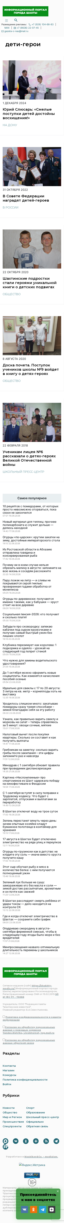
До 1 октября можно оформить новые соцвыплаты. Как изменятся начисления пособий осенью (31, 676)
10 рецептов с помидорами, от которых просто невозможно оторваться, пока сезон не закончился (30, 509)
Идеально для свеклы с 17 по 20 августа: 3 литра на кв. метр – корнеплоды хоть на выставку (32, 691)
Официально (35, 1121)
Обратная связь (37, 1126)
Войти (7, 1084)
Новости (9, 1108)
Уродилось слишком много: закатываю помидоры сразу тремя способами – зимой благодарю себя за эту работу (30, 706)
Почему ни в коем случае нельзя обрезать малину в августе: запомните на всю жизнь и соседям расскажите (32, 568)
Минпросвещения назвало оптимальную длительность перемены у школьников (31, 949)
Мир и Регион (12, 1117)
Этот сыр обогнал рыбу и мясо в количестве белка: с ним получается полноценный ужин (29, 870)
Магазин (8, 1070)
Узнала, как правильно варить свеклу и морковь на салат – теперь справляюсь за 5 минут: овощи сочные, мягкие (30, 722)
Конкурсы (9, 1075)
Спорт (30, 1108)
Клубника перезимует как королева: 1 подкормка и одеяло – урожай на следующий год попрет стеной (30, 648)
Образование (35, 1112)
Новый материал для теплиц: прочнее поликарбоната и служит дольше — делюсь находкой (29, 525)
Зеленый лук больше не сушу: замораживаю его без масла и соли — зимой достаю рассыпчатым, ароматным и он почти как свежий (32, 887)
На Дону (10, 125)
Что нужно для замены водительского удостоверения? (30, 662)
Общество (12, 294)
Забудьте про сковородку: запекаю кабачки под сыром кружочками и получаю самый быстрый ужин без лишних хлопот (27, 631)
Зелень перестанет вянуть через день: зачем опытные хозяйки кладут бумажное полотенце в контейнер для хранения (30, 825)
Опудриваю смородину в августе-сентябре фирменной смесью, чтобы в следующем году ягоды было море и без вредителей (31, 933)
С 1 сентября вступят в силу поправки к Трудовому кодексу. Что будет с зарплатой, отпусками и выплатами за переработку (30, 797)
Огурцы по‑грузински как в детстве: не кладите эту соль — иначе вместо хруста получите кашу (32, 854)
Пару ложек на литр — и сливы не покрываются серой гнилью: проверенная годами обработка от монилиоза (27, 585)
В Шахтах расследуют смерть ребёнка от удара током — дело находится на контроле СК (32, 904)
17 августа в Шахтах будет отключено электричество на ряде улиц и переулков (32, 841)
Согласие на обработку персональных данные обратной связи (29, 1041)
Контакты (9, 1065)
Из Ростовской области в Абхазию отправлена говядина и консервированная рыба (27, 552)
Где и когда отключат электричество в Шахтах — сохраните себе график (30, 918)
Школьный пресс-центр (23, 471)
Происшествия (13, 1121)
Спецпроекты (12, 1126)
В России (10, 207)
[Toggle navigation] (6, 20)
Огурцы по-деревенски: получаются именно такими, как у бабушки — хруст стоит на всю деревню (31, 602)
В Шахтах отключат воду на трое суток (30, 811)
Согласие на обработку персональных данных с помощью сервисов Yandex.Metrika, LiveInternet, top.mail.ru (29, 1030)
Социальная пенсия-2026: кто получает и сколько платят (31, 616)
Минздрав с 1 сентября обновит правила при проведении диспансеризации (31, 767)
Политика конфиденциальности (25, 1079)
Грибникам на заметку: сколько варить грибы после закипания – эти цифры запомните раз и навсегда (30, 753)
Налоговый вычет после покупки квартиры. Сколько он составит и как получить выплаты (29, 737)
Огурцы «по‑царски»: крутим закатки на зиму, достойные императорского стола (31, 539)
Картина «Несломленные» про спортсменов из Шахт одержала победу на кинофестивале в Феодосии (31, 780)
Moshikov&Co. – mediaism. (41, 1156)
